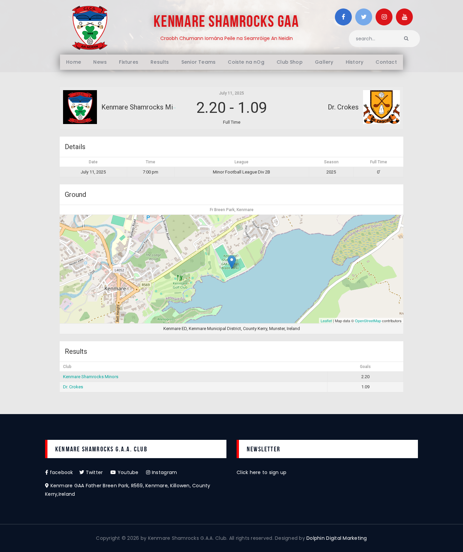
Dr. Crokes (73, 386)
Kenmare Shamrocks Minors (90, 376)
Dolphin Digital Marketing (336, 538)
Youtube (131, 472)
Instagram (163, 472)
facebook (63, 472)
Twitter (97, 472)
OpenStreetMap (368, 320)
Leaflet (326, 320)
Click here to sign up (261, 472)
